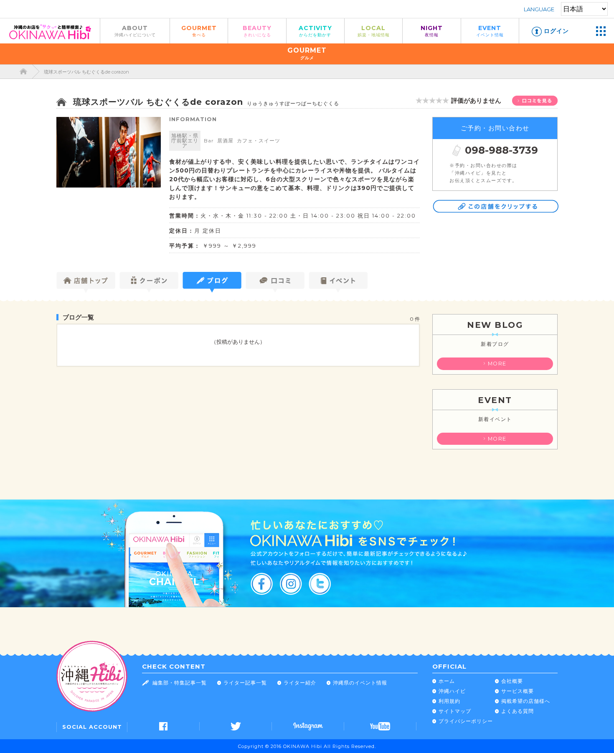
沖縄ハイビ (452, 691)
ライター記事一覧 (245, 682)
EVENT (490, 30)
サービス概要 (517, 691)
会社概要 (512, 681)
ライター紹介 (300, 682)
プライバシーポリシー (466, 721)
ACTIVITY (315, 30)
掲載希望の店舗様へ (525, 701)
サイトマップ (455, 711)
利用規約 (449, 701)
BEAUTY (257, 30)
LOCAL (374, 30)
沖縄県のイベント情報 (360, 682)
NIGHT (432, 30)
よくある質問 (517, 711)
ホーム (447, 681)
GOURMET (199, 30)
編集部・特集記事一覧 (179, 682)
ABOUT (135, 30)
